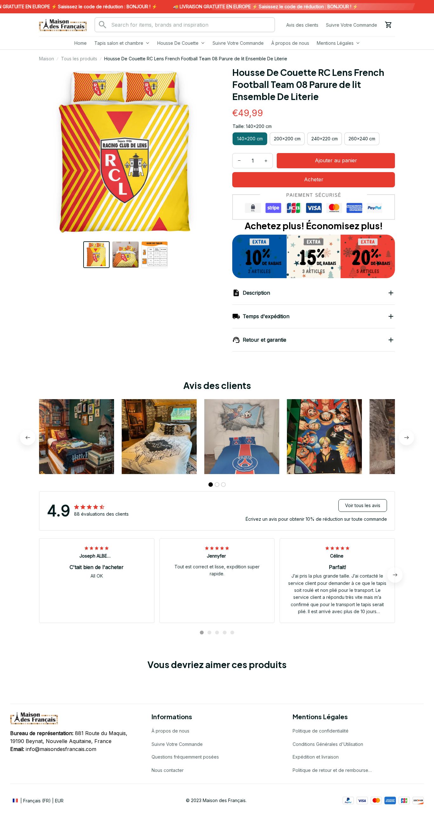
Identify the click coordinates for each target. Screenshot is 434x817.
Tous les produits (79, 58)
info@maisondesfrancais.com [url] (61, 749)
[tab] (211, 484)
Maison (46, 58)
